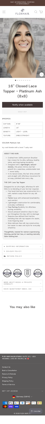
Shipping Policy (7, 381)
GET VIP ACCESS (10, 391)
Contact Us (6, 367)
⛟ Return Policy (13, 256)
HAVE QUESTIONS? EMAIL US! (18, 289)
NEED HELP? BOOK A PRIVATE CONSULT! (18, 283)
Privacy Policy (7, 377)
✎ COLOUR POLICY (13, 251)
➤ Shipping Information (16, 246)
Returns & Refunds (9, 374)
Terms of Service (8, 384)
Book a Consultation (9, 370)
